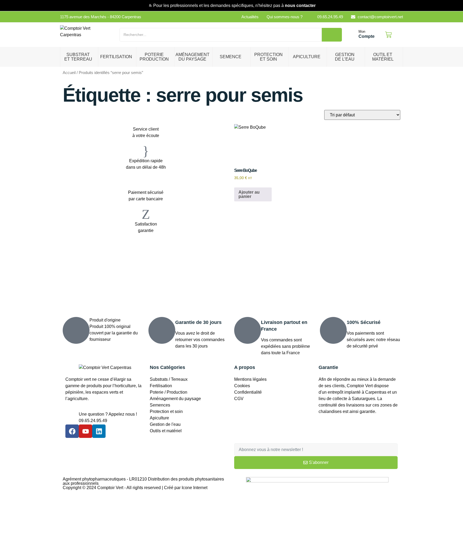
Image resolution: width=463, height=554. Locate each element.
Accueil (69, 73)
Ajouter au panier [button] (249, 194)
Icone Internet (194, 487)
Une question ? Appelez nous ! (108, 414)
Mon (362, 31)
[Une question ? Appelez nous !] (72, 417)
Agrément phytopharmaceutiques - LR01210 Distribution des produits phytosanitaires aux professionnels (143, 481)
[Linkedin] (99, 431)
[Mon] (353, 34)
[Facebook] (72, 431)
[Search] (332, 35)
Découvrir (85, 272)
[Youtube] (85, 431)
